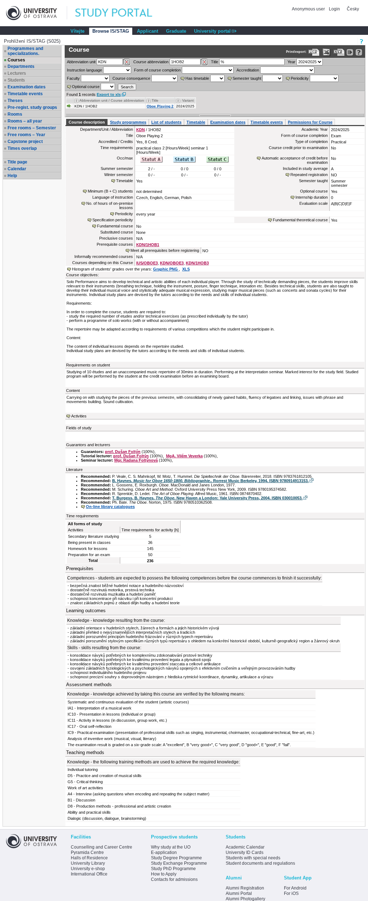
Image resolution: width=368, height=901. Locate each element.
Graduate (176, 31)
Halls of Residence (89, 857)
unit (81, 62)
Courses (16, 60)
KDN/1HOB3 (197, 263)
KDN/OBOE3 (172, 263)
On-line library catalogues (110, 506)
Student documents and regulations (260, 863)
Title (214, 62)
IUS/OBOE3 (147, 263)
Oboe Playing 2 (160, 106)
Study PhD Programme (173, 868)
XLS (186, 269)
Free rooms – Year (26, 134)
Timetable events (25, 93)
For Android (295, 888)
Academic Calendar (245, 847)
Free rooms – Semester (32, 127)
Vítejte (77, 31)
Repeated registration (309, 174)
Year (291, 62)
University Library (88, 863)
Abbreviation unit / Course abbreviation (111, 100)
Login (334, 8)
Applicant (147, 31)
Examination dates (27, 86)
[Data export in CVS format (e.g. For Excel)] (339, 52)
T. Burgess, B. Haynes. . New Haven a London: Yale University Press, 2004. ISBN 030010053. (207, 498)
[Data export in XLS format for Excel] (326, 52)
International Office (89, 874)
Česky (353, 8)
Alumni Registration (245, 888)
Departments (21, 66)
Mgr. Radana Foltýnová (136, 460)
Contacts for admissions (174, 879)
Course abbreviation (151, 62)
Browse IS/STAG (110, 31)
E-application (164, 852)
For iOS (291, 893)
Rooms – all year (25, 121)
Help (12, 175)
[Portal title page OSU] (120, 13)
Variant (188, 100)
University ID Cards (244, 852)
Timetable (196, 122)
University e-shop (88, 868)
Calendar (17, 168)
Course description (87, 122)
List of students (166, 122)
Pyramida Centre (87, 852)
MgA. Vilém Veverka (184, 456)
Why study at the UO (170, 847)
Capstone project (25, 141)
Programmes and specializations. (25, 51)
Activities (79, 416)
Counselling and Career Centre (101, 847)
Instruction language (84, 70)
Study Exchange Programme (179, 863)
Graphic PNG (166, 269)
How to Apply (163, 874)
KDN (140, 130)
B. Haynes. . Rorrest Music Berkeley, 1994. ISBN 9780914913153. (210, 481)
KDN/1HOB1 (147, 244)
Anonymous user (309, 8)
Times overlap (22, 148)
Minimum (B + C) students (110, 191)
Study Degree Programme (176, 857)
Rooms (15, 114)
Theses (15, 100)
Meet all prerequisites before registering (164, 250)
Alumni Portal (239, 893)
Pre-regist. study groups (32, 107)
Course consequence (131, 78)
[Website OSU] (36, 13)
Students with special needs (253, 857)
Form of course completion (157, 70)
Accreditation (247, 70)
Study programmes (128, 122)
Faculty (73, 78)
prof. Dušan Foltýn (123, 451)
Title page (17, 162)
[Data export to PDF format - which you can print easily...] (313, 52)
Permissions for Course (310, 122)
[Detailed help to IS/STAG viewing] (359, 52)
